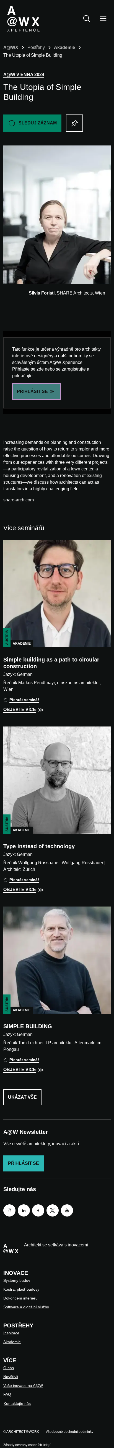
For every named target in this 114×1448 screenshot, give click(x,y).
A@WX (10, 47)
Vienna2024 (23, 74)
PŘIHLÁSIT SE (32, 391)
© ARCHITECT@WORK (21, 1432)
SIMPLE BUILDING (27, 1026)
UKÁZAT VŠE (22, 1097)
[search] (86, 18)
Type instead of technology (39, 846)
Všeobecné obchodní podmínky (69, 1432)
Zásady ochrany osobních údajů (27, 1445)
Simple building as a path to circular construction (51, 663)
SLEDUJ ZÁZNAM (38, 123)
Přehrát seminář (24, 699)
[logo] (23, 19)
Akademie (64, 47)
